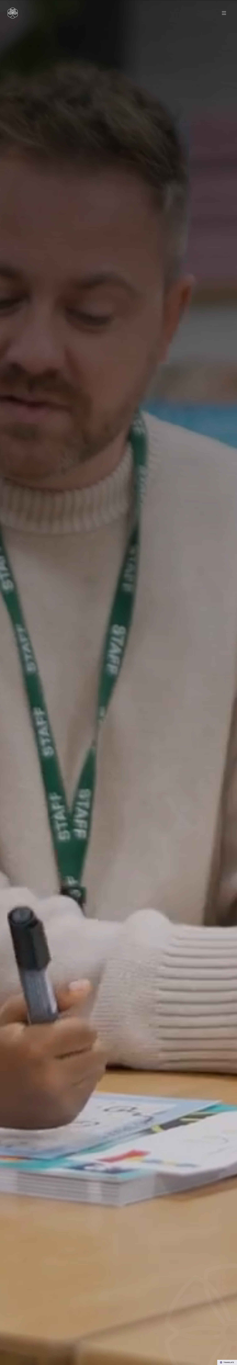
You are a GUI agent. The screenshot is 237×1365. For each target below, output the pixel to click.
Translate (229, 1362)
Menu (224, 13)
